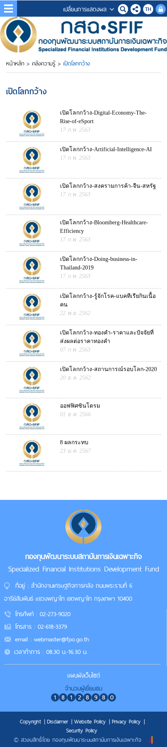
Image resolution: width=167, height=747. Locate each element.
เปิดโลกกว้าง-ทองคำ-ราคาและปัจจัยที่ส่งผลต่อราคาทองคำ (107, 337)
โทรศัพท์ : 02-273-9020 (43, 614)
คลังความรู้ (44, 63)
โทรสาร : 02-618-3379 (41, 626)
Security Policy (81, 730)
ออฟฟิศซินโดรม (80, 406)
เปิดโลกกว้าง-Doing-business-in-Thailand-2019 (98, 263)
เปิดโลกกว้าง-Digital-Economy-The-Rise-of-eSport (103, 117)
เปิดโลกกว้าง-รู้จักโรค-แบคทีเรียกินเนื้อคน (108, 300)
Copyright (30, 721)
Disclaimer (57, 721)
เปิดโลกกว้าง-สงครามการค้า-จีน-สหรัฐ (108, 186)
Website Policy (90, 721)
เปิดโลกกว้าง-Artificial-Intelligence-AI (106, 149)
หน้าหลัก (15, 63)
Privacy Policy (126, 721)
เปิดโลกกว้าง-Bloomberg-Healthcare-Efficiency (104, 226)
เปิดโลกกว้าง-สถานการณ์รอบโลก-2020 (108, 369)
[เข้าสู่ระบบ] (161, 8)
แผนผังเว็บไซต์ (83, 675)
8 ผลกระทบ (74, 442)
